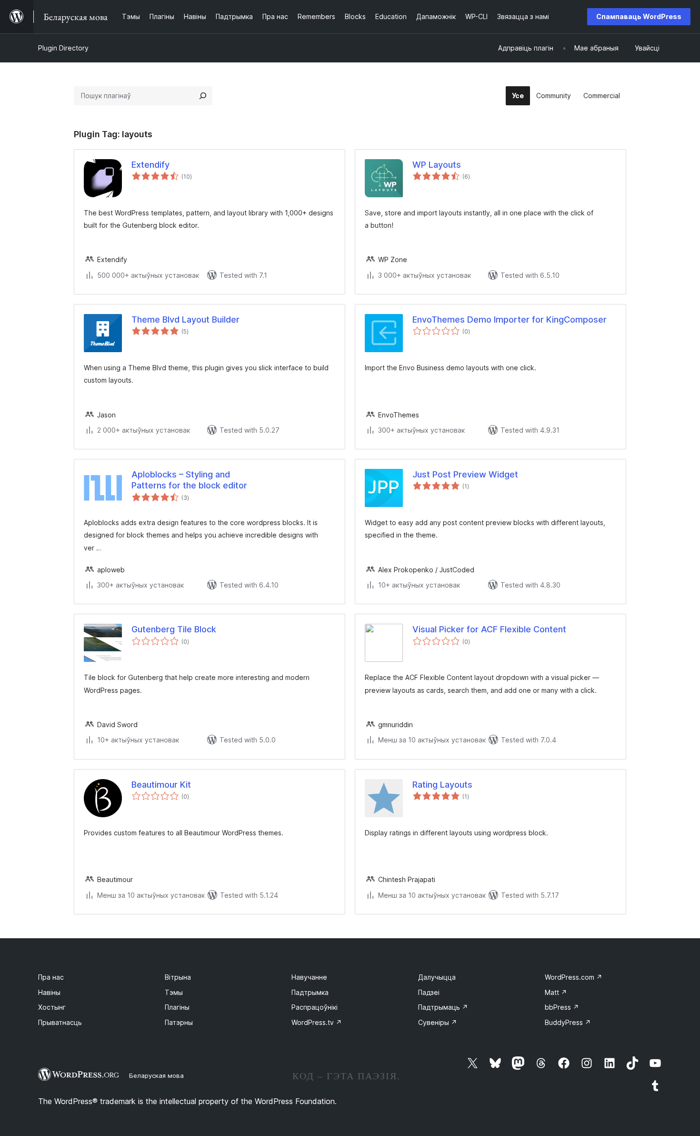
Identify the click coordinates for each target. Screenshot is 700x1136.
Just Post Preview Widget (465, 474)
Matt (556, 992)
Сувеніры (437, 1022)
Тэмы (174, 992)
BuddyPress (568, 1022)
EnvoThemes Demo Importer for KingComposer (509, 319)
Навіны (49, 992)
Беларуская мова (156, 1075)
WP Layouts (436, 165)
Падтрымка (310, 992)
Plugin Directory (63, 48)
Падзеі (429, 992)
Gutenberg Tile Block (173, 629)
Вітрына (178, 977)
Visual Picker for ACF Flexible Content (489, 629)
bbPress (562, 1007)
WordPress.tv (316, 1022)
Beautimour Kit (161, 785)
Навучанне (309, 977)
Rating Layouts (442, 785)
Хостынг (52, 1007)
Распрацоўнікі (314, 1007)
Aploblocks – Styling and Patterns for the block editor (189, 479)
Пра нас (51, 977)
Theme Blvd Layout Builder (185, 319)
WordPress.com (573, 977)
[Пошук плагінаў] (202, 95)
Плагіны (177, 1007)
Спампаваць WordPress (638, 16)
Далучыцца (437, 977)
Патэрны (179, 1022)
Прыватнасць (60, 1022)
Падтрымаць (443, 1007)
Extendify (150, 165)
